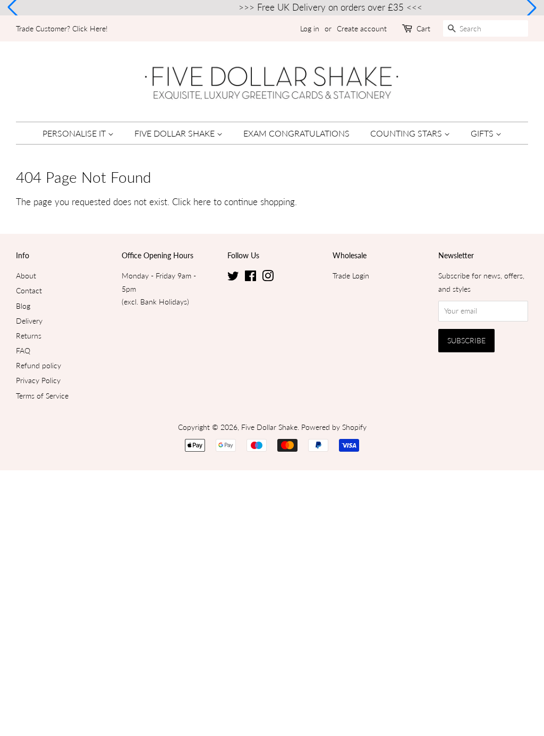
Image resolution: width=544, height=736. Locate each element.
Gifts (483, 133)
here (202, 201)
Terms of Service (42, 395)
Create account (362, 28)
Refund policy (38, 365)
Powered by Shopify (334, 427)
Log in (309, 28)
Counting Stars (407, 133)
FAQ (23, 350)
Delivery (29, 320)
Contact (29, 290)
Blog (23, 305)
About (26, 275)
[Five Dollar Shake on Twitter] (233, 277)
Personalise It (75, 133)
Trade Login (351, 275)
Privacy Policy (38, 380)
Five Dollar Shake (175, 133)
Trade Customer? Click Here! (62, 28)
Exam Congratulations (296, 133)
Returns (28, 335)
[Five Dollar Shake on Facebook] (250, 277)
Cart (423, 28)
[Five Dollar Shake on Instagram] (268, 277)
